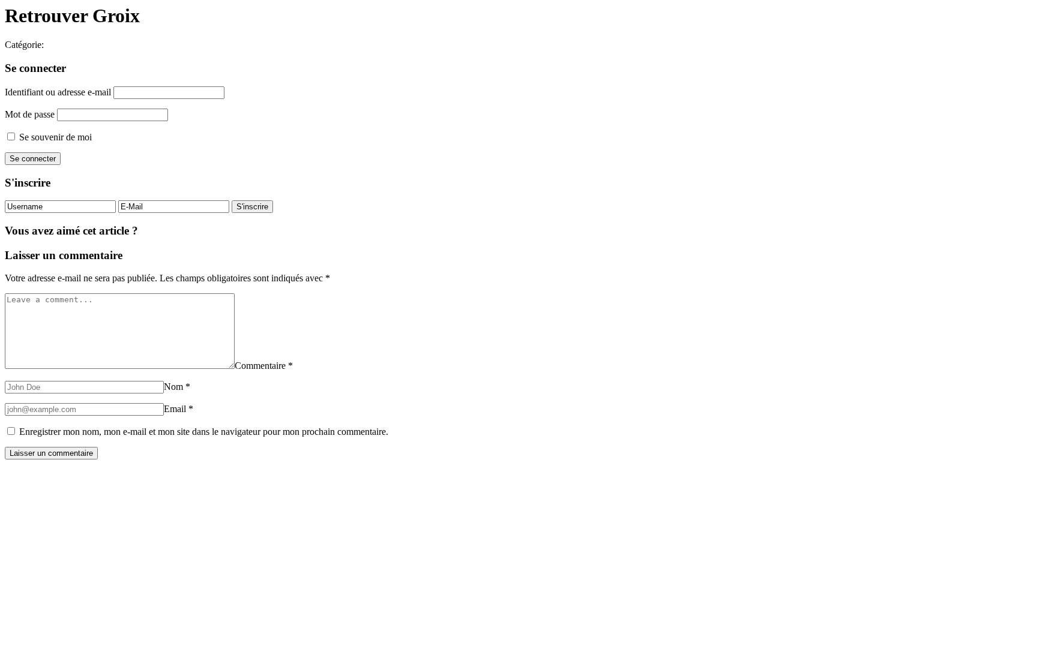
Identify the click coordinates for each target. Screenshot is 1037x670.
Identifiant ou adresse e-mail (58, 92)
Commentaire (264, 365)
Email (178, 409)
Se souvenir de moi (54, 137)
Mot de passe (30, 114)
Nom (177, 386)
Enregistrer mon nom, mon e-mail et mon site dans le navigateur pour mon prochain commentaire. (203, 431)
